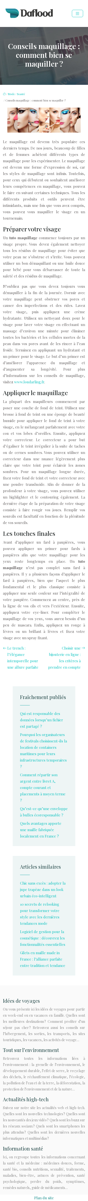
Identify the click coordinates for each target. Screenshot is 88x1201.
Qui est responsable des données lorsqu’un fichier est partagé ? (41, 720)
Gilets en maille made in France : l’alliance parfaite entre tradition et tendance (42, 959)
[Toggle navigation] (77, 13)
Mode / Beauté (16, 94)
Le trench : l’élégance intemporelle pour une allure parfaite (22, 658)
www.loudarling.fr (29, 381)
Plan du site (44, 1197)
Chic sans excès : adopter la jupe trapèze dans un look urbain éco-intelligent (43, 889)
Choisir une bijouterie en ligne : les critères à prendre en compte (64, 658)
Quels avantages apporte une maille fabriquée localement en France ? (40, 829)
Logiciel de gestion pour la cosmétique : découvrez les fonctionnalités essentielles (42, 938)
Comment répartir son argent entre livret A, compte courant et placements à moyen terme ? (43, 787)
